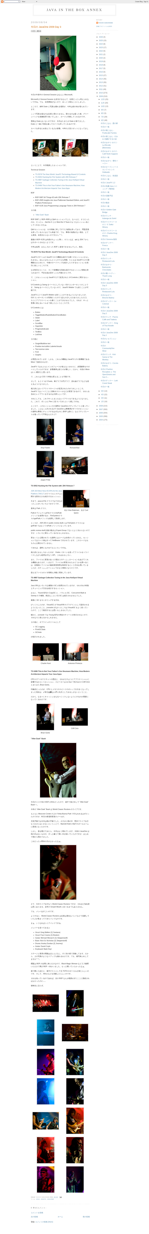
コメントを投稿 (37, 1213)
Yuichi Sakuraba (105, 23)
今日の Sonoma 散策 (109, 239)
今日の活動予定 (107, 196)
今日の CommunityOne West (107, 348)
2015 (101, 75)
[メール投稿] (60, 1197)
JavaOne (50, 1199)
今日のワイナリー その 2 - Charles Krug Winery (109, 233)
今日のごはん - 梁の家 (109, 123)
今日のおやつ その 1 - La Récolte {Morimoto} (109, 145)
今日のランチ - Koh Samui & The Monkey (108, 357)
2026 (101, 37)
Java (38, 1199)
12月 (103, 99)
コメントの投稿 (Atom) (44, 1222)
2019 (101, 61)
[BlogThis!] (34, 31)
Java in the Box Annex (74, 9)
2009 (101, 96)
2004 (101, 420)
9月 (102, 110)
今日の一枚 (105, 127)
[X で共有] (36, 31)
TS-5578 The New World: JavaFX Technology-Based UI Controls (60, 174)
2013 (101, 82)
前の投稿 (86, 1217)
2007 (101, 409)
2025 (101, 40)
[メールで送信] (32, 31)
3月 (102, 398)
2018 (101, 65)
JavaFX (43, 1199)
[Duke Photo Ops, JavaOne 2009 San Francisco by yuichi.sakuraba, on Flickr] (58, 90)
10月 (103, 106)
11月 (103, 103)
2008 (101, 406)
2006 (101, 413)
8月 (102, 113)
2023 (101, 47)
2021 (101, 54)
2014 (101, 79)
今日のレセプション (108, 339)
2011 (101, 89)
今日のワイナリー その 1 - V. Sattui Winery (109, 224)
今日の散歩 (105, 203)
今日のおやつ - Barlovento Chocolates (106, 267)
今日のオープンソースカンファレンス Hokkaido (109, 169)
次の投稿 (34, 1217)
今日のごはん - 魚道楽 (109, 176)
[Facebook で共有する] (38, 31)
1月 (102, 401)
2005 (101, 416)
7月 (102, 117)
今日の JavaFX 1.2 (108, 183)
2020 (101, 58)
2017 (101, 68)
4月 (102, 394)
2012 (101, 86)
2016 (101, 72)
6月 (102, 120)
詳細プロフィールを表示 (104, 26)
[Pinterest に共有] (40, 31)
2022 (101, 51)
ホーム (60, 1217)
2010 (101, 93)
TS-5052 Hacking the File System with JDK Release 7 (56, 177)
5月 (102, 391)
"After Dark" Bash (42, 215)
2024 (101, 44)
